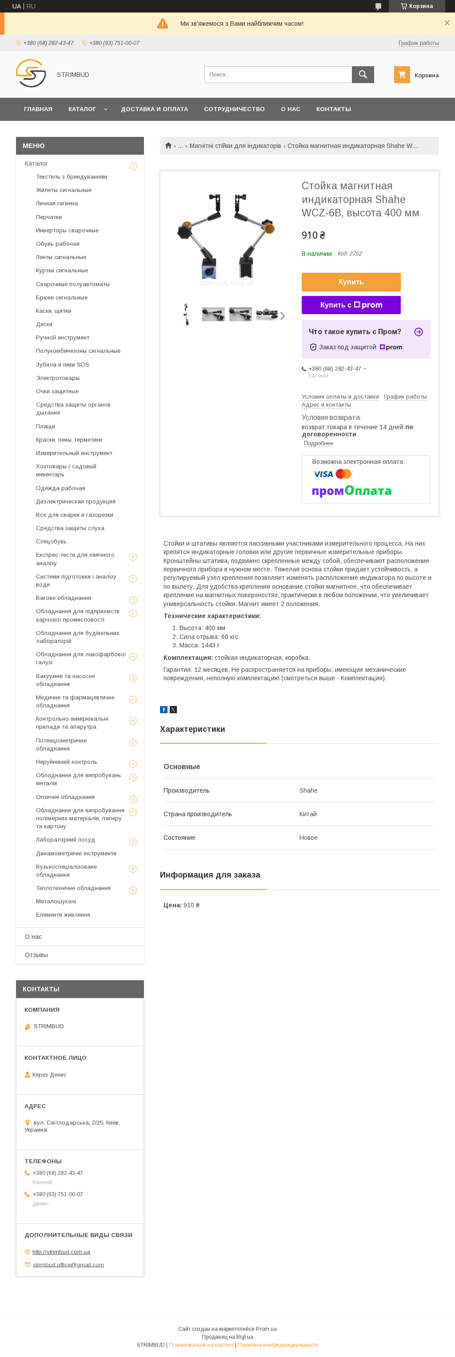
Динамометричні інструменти (76, 853)
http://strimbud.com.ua (61, 1252)
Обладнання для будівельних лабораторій (78, 637)
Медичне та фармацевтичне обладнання (75, 701)
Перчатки (49, 217)
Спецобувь (51, 541)
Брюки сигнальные (62, 297)
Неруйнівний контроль (66, 761)
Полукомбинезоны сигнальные (78, 350)
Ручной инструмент (62, 337)
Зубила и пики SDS (62, 364)
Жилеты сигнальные (64, 190)
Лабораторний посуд (65, 839)
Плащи (45, 426)
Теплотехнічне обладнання (73, 888)
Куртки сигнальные (62, 270)
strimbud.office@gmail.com (68, 1264)
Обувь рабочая (58, 243)
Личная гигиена (57, 203)
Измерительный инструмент (74, 453)
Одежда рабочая (60, 488)
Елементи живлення (63, 914)
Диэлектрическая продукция (76, 501)
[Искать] (363, 74)
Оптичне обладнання (65, 797)
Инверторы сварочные (67, 230)
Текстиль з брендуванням (71, 176)
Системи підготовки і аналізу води (76, 580)
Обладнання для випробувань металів (78, 779)
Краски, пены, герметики (69, 439)
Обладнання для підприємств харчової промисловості (78, 615)
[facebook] (164, 710)
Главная (38, 109)
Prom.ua (266, 1329)
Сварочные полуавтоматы (73, 284)
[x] (173, 710)
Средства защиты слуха (70, 528)
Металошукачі (56, 901)
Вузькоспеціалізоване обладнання (66, 870)
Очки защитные (57, 391)
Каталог (82, 109)
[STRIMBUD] (31, 86)
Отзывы (36, 954)
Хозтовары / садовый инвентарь (66, 470)
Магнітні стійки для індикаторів (235, 145)
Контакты (333, 109)
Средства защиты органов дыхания (73, 408)
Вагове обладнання (63, 598)
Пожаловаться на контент (201, 1345)
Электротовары (58, 378)
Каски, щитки (53, 310)
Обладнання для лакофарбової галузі (81, 658)
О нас (290, 109)
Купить (351, 282)
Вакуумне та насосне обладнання (65, 680)
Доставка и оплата (154, 109)
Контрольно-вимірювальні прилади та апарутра (72, 722)
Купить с (335, 305)
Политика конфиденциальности (278, 1345)
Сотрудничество (234, 109)
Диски (44, 324)
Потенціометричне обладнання (61, 744)
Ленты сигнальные (61, 257)
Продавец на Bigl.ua (227, 1337)
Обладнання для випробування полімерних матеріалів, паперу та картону (80, 818)
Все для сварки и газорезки (74, 514)
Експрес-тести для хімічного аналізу (75, 558)
